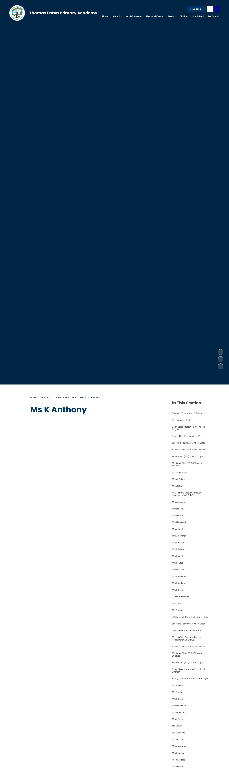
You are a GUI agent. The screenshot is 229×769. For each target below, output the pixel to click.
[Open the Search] (217, 9)
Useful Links (196, 9)
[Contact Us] (210, 9)
